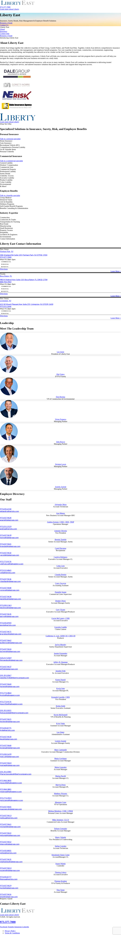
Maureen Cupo (60, 802)
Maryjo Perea (61, 785)
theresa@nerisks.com (8, 879)
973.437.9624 (5, 649)
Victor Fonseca (60, 419)
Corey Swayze (60, 583)
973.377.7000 (5, 257)
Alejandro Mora (61, 505)
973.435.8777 (5, 877)
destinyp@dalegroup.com (10, 607)
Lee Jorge (60, 352)
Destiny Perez (60, 601)
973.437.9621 (5, 719)
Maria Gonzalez (61, 767)
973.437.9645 (5, 807)
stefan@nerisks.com (8, 853)
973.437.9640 (5, 684)
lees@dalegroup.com (8, 739)
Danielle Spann (60, 592)
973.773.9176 (5, 561)
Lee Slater (60, 732)
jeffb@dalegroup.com (9, 669)
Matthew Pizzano (60, 794)
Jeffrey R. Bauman (61, 662)
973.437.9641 (5, 544)
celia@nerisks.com (7, 572)
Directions (4, 269)
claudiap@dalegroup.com (10, 581)
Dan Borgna (60, 397)
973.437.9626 (5, 894)
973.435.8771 (5, 728)
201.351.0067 (5, 675)
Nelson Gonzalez (60, 829)
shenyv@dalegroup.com (9, 844)
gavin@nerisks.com (8, 625)
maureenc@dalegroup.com (11, 809)
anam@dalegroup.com (9, 520)
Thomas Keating (60, 881)
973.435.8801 (5, 850)
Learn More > (116, 271)
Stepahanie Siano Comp (60, 855)
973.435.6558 (5, 509)
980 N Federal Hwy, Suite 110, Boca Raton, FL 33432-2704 (23, 279)
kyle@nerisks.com (7, 730)
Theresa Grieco (60, 872)
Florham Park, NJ (6, 251)
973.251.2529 (5, 526)
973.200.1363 (5, 605)
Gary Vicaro (60, 610)
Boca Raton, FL (6, 276)
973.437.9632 (5, 553)
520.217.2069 (5, 658)
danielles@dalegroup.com (10, 599)
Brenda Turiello (60, 540)
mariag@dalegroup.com (9, 765)
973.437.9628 (5, 518)
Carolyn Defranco (60, 557)
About (2, 29)
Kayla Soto (60, 688)
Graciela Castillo (60, 627)
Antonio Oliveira (60, 531)
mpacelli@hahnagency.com (11, 783)
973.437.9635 (5, 614)
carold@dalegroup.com (9, 555)
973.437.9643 (5, 763)
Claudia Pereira (60, 575)
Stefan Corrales (60, 846)
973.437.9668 (5, 745)
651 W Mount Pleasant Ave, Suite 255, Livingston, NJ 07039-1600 (26, 304)
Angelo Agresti (60, 487)
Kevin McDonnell (60, 715)
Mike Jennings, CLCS (60, 820)
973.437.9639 (5, 535)
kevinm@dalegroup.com (10, 721)
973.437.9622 (5, 833)
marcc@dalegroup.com (9, 756)
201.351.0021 (5, 710)
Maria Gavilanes (60, 759)
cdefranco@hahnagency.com (11, 564)
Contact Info (4, 34)
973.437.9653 (5, 868)
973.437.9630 (5, 736)
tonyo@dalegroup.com (9, 537)
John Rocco (60, 442)
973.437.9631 (5, 859)
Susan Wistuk (60, 864)
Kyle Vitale (60, 723)
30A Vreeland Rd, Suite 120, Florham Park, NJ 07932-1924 (23, 255)
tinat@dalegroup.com (9, 896)
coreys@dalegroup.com (9, 590)
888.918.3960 (5, 282)
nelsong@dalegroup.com (10, 835)
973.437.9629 (5, 885)
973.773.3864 (5, 693)
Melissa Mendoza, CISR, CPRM (60, 811)
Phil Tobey (60, 374)
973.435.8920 (5, 623)
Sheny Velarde (60, 837)
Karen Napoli (60, 680)
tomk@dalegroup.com (9, 888)
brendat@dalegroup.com (10, 546)
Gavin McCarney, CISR (61, 618)
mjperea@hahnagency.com (11, 791)
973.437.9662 (5, 640)
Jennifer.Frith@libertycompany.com (14, 677)
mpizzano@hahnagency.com (11, 800)
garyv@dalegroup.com (9, 616)
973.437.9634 (5, 596)
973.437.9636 (5, 579)
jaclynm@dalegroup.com (10, 651)
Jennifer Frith (60, 671)
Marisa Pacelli (60, 776)
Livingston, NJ (5, 301)
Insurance (3, 31)
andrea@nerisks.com (8, 529)
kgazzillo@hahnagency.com (11, 704)
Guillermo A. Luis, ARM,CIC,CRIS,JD (60, 636)
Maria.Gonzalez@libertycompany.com (15, 774)
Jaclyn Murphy (60, 645)
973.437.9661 (5, 824)
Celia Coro (60, 566)
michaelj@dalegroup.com (10, 826)
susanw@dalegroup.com (10, 870)
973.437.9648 (5, 588)
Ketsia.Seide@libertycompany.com (14, 712)
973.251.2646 (5, 306)
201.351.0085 (5, 772)
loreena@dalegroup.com (10, 748)
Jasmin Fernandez (60, 653)
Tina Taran (60, 890)
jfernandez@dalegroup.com (11, 660)
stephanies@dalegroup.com (11, 861)
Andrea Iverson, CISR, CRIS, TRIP (60, 522)
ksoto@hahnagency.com (10, 695)
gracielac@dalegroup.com (10, 634)
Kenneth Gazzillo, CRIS (60, 697)
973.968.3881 (5, 789)
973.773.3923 (5, 798)
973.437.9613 (5, 815)
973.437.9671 (5, 631)
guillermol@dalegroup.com (11, 642)
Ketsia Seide (60, 706)
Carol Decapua (60, 548)
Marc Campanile (60, 750)
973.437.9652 (5, 842)
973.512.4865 (5, 570)
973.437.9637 (5, 666)
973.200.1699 (5, 754)
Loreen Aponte (60, 741)
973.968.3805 (5, 780)
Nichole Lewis (60, 464)
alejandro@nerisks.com (9, 511)
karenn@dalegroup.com (9, 686)
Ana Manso (60, 513)
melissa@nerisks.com (8, 818)
